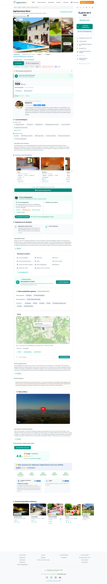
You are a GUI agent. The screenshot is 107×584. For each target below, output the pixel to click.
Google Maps (28, 351)
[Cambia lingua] (34, 2)
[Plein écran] (67, 318)
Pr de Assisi (25, 348)
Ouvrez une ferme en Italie (43, 559)
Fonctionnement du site (84, 557)
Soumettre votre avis (67, 11)
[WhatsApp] (80, 7)
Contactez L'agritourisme (85, 26)
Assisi (28, 7)
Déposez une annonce (86, 2)
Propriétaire (64, 557)
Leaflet (56, 343)
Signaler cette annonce (85, 63)
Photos (39, 66)
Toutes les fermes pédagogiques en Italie (43, 216)
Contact (19, 63)
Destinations (22, 562)
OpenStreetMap (62, 343)
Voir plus (27, 114)
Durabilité (43, 557)
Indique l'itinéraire (64, 357)
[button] (43, 328)
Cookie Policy (84, 562)
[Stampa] (92, 7)
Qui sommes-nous (61, 574)
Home (15, 7)
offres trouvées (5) (49, 66)
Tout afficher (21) (23, 272)
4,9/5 (41, 54)
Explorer (58, 2)
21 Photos (67, 43)
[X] (86, 7)
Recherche (65, 2)
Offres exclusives (41, 2)
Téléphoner (17, 66)
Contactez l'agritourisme (44, 190)
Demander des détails (23, 216)
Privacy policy (84, 559)
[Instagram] (59, 67)
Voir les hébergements (33, 63)
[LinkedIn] (60, 577)
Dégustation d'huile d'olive (25, 226)
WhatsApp (26, 66)
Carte (33, 66)
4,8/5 (49, 54)
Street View (38, 351)
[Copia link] (89, 7)
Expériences (22, 559)
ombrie (19, 7)
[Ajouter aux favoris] (70, 20)
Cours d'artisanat (53, 226)
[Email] (77, 7)
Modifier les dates (85, 20)
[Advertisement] (53, 539)
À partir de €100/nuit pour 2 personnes (23, 56)
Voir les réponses (63, 282)
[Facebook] (83, 7)
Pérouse (24, 7)
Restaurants (51, 2)
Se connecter (75, 2)
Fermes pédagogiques (22, 564)
